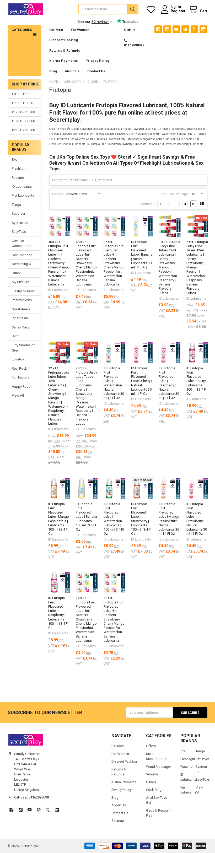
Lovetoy (18, 359)
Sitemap (117, 821)
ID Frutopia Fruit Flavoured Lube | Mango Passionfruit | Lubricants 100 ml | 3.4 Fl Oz (58, 519)
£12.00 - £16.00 (23, 112)
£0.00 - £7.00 (21, 94)
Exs (14, 159)
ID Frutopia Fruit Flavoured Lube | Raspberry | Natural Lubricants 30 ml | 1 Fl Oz (169, 383)
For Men (56, 30)
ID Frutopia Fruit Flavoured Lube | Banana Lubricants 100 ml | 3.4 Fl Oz (86, 517)
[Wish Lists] (152, 10)
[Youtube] (176, 29)
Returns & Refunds (64, 50)
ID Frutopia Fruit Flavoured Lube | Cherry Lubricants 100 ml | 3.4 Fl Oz (196, 381)
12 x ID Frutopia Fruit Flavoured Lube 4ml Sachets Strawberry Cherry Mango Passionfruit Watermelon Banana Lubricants (114, 619)
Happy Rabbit (22, 386)
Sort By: (58, 194)
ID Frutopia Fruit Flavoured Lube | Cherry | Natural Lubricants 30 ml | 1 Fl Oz (141, 381)
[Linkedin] (203, 29)
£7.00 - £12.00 (22, 103)
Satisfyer (18, 213)
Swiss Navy (20, 327)
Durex (16, 273)
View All (18, 395)
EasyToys (19, 232)
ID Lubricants (22, 186)
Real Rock (19, 368)
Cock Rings (154, 790)
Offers (151, 746)
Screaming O (21, 264)
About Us (72, 71)
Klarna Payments (63, 61)
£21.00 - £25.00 (23, 130)
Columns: (148, 204)
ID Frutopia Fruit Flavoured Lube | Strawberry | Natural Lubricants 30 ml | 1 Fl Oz (196, 519)
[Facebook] (158, 29)
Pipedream (20, 318)
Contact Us (96, 71)
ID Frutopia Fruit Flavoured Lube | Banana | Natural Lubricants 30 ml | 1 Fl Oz (141, 254)
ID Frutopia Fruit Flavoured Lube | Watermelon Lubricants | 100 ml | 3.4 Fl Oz (114, 519)
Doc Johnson (22, 255)
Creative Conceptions (21, 243)
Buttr (15, 336)
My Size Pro (20, 282)
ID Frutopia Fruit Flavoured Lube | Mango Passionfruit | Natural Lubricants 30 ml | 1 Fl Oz (169, 519)
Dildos (151, 782)
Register (178, 11)
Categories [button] (22, 30)
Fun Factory (20, 377)
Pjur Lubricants (23, 195)
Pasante (18, 178)
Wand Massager (158, 767)
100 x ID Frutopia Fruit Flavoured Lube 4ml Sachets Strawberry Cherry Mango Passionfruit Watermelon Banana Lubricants (58, 263)
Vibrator (152, 774)
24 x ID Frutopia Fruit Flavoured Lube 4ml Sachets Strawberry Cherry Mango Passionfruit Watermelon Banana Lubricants (86, 619)
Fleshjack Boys (23, 291)
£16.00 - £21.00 (23, 121)
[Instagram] (167, 29)
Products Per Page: (174, 194)
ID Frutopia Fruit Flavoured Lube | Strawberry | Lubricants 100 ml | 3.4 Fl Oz (141, 519)
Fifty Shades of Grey (23, 347)
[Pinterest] (185, 29)
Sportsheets (21, 309)
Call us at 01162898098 (31, 797)
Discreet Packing (63, 40)
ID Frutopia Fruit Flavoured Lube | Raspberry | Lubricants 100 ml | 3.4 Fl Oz (58, 613)
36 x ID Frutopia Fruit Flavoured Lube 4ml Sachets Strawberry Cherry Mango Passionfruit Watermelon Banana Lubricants (114, 263)
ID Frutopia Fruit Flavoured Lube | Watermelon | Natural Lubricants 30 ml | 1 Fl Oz (114, 383)
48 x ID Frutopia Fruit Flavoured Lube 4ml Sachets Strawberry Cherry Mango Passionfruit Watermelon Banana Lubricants (86, 263)
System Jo (20, 223)
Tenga (16, 205)
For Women (80, 30)
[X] (194, 29)
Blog (53, 71)
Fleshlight (19, 168)
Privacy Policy (97, 61)
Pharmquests (22, 300)
